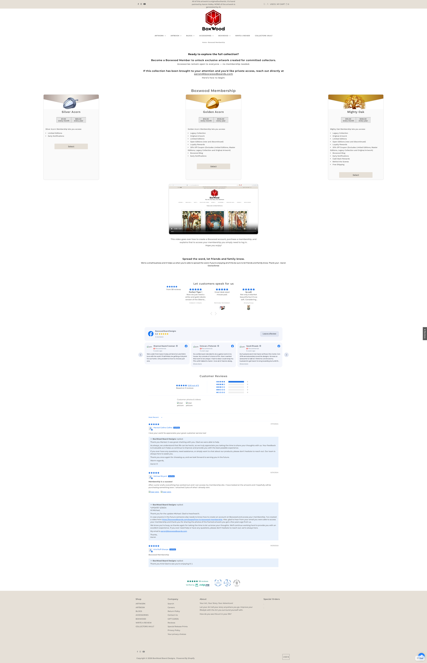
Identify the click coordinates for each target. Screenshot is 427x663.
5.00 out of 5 (193, 385)
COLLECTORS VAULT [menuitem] (263, 36)
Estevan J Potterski (208, 346)
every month (63, 120)
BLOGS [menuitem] (189, 36)
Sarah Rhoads (252, 346)
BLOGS (139, 611)
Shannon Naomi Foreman (164, 346)
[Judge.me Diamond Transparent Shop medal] (227, 582)
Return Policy (174, 611)
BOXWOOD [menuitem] (223, 36)
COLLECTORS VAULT (145, 626)
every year (78, 120)
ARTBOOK (140, 607)
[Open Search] (264, 4)
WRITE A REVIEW (144, 623)
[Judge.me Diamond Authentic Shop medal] (218, 582)
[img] (172, 286)
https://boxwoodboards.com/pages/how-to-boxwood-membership (192, 519)
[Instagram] (141, 4)
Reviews (171, 623)
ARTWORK (140, 604)
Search (171, 604)
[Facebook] (138, 4)
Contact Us (173, 615)
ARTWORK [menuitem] (159, 36)
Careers (171, 607)
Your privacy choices (177, 634)
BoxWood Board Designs (164, 658)
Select (71, 146)
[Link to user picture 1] (154, 496)
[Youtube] (144, 4)
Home (204, 42)
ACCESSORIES (142, 615)
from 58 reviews (173, 289)
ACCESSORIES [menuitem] (205, 36)
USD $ (273, 4)
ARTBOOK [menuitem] (175, 36)
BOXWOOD (141, 619)
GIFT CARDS (173, 619)
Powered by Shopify (185, 658)
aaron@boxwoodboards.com (213, 73)
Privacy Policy (174, 630)
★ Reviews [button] (425, 333)
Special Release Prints (178, 626)
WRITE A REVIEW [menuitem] (242, 36)
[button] (197, 364)
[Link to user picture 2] (166, 496)
